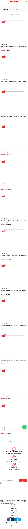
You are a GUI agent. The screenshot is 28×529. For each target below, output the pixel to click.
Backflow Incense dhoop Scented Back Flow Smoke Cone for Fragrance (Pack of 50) (14, 81)
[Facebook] (8, 519)
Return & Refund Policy (14, 517)
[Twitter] (19, 519)
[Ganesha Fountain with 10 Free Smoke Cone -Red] (14, 345)
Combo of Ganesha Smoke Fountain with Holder (13, 116)
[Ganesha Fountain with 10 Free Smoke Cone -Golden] (14, 310)
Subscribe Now (23, 480)
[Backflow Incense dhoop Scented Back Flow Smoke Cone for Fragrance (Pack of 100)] (14, 31)
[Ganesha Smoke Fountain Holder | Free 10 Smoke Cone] (14, 415)
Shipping (14, 512)
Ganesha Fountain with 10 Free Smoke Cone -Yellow (14, 395)
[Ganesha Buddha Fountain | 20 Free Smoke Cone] (14, 171)
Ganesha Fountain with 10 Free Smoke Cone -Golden (14, 325)
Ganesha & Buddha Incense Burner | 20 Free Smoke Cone (14, 151)
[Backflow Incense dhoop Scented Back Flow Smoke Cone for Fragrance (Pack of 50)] (14, 66)
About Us (14, 506)
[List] (25, 9)
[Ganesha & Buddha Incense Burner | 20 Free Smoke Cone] (14, 136)
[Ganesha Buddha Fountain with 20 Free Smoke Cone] (14, 205)
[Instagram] (12, 519)
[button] (26, 2)
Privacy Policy (14, 513)
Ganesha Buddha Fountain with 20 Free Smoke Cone (14, 220)
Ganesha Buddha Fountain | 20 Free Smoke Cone (13, 185)
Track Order (14, 508)
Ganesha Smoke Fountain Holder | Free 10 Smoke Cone (14, 429)
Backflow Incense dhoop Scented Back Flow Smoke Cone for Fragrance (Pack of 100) (14, 46)
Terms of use (14, 515)
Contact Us (14, 510)
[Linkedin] (15, 519)
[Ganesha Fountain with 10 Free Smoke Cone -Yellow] (14, 380)
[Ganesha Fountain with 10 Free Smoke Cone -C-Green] (14, 275)
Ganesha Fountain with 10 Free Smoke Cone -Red (13, 360)
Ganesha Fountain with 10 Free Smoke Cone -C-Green (14, 290)
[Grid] (23, 9)
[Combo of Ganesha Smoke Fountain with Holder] (14, 101)
